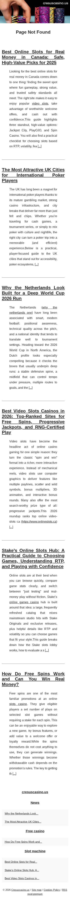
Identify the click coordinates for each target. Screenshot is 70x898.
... (39, 146)
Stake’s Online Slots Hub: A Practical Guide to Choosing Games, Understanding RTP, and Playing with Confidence (33, 558)
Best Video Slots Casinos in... (22, 878)
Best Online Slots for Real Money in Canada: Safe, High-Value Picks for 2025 (33, 57)
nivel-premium (35, 894)
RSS (64, 890)
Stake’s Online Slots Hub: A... (22, 870)
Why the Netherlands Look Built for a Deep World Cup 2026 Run (33, 293)
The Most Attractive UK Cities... (23, 821)
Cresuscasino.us (20, 890)
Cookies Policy (52, 890)
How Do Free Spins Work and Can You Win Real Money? (33, 679)
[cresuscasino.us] (35, 11)
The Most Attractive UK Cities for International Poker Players (33, 175)
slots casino (18, 704)
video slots (40, 103)
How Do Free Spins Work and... (23, 841)
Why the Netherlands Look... (21, 813)
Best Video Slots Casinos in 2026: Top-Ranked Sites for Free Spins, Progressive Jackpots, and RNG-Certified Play (33, 421)
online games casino (24, 602)
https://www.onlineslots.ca (39, 521)
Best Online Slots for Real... (21, 861)
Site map (36, 890)
